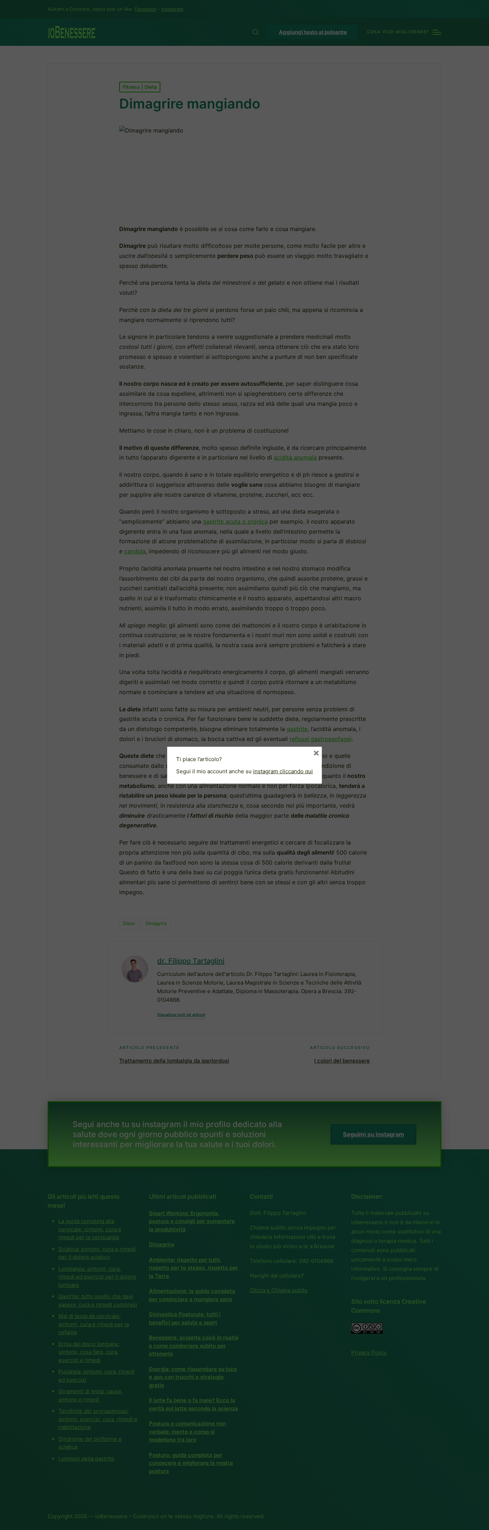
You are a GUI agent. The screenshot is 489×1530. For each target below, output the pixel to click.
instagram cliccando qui (283, 771)
